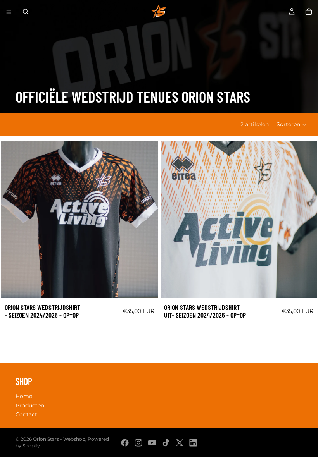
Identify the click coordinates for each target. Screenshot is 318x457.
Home (24, 396)
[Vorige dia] (12, 219)
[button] (292, 124)
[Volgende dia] (146, 219)
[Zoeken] (25, 11)
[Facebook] (125, 442)
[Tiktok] (166, 442)
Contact (26, 414)
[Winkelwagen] (308, 11)
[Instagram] (138, 442)
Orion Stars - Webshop (59, 439)
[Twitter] (179, 442)
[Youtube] (152, 442)
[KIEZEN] (146, 286)
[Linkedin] (193, 442)
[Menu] (9, 12)
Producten (30, 405)
